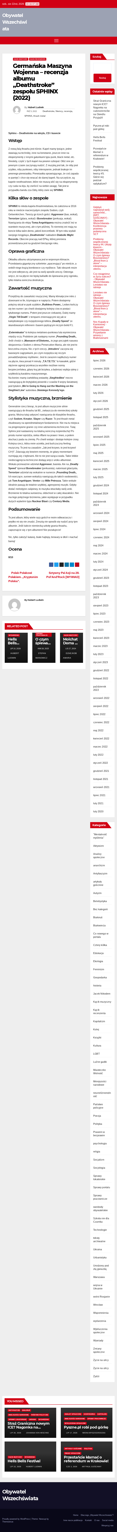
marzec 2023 (100, 646)
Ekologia (98, 961)
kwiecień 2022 (101, 738)
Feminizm (98, 969)
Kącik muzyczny (20, 59)
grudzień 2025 (101, 409)
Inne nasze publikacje (73, 1520)
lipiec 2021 (99, 795)
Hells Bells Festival (14, 643)
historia (97, 985)
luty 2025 (98, 477)
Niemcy (59, 111)
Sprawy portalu (101, 1187)
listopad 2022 (100, 678)
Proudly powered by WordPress (16, 1519)
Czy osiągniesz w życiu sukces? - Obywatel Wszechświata (102, 278)
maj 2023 (98, 630)
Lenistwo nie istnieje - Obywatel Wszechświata (101, 296)
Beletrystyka (100, 901)
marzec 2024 (100, 553)
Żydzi (96, 1376)
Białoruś (98, 917)
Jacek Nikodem (101, 993)
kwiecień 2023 (101, 638)
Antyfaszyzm (100, 873)
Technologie (100, 1230)
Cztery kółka (100, 945)
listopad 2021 (100, 779)
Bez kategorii (100, 909)
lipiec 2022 (99, 714)
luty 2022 (98, 754)
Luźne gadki (100, 1062)
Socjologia (99, 1168)
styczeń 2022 (100, 763)
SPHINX (28, 116)
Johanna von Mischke (37, 1433)
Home (75, 1515)
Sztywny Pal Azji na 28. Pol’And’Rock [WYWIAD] (62, 575)
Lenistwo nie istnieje (100, 286)
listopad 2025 (100, 417)
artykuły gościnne (73, 1448)
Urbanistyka (99, 1257)
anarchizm (99, 865)
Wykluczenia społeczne (75, 1423)
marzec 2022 (100, 746)
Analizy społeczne (73, 1414)
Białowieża (99, 925)
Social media (107, 1520)
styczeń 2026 (100, 401)
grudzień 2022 (101, 670)
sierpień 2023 (100, 605)
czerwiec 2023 (101, 621)
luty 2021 (98, 803)
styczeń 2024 (100, 570)
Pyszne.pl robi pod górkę (86, 1427)
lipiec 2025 (99, 445)
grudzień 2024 (101, 485)
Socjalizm (98, 1159)
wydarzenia (14, 635)
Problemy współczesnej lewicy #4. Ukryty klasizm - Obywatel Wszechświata (102, 246)
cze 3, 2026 (71, 1466)
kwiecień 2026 (101, 376)
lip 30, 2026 (15, 1433)
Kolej (96, 1029)
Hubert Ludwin (36, 107)
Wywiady (98, 1340)
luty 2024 (98, 561)
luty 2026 (98, 393)
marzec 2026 (100, 385)
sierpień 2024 (100, 521)
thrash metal (39, 116)
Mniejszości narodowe (19, 1415)
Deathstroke (48, 111)
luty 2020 (98, 811)
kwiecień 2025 (101, 461)
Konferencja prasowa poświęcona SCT (99, 230)
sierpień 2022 (100, 706)
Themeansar (7, 1522)
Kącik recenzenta (37, 59)
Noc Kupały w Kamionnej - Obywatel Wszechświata (101, 326)
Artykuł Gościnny (91, 1466)
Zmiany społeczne (72, 1453)
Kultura (97, 1045)
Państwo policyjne (39, 1415)
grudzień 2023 (101, 578)
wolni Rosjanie (101, 1296)
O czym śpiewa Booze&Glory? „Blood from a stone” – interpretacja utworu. (101, 262)
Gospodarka (100, 977)
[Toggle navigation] (56, 40)
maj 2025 (98, 453)
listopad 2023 (100, 586)
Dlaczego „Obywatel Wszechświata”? (97, 1515)
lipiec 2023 (99, 613)
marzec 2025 (100, 469)
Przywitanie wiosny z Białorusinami (100, 335)
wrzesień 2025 (101, 437)
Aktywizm (98, 846)
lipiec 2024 (99, 529)
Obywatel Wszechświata (14, 22)
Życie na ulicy (101, 1360)
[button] (107, 40)
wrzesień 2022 (101, 698)
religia (96, 1151)
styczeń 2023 (100, 662)
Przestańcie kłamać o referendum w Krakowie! (86, 1459)
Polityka (97, 1124)
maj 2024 (98, 545)
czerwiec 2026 (101, 368)
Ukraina (97, 1249)
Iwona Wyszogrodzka (93, 1433)
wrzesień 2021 (101, 787)
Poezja (97, 1116)
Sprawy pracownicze (42, 634)
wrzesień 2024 (101, 513)
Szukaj (96, 56)
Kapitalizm (99, 1021)
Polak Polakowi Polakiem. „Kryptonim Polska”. (23, 577)
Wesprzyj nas (107, 1525)
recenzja (68, 111)
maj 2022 (98, 730)
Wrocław (98, 1304)
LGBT (96, 1053)
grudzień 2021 (101, 771)
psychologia (100, 1143)
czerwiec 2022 (101, 722)
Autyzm (97, 893)
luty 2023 (98, 654)
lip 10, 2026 (15, 1466)
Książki (97, 1037)
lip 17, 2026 (71, 1433)
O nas (97, 1520)
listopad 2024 (100, 493)
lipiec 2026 (99, 360)
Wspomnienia (100, 1313)
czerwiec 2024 (101, 537)
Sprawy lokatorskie (18, 1419)
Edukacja (98, 953)
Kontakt (88, 1520)
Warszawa (99, 1277)
